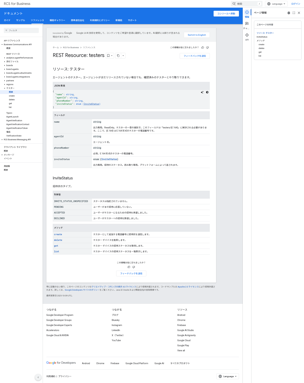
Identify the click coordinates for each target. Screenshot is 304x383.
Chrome (181, 320)
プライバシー (65, 376)
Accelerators (52, 330)
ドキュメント (13, 14)
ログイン (295, 4)
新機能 (119, 20)
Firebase (181, 325)
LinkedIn (116, 330)
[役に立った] (202, 47)
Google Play (183, 345)
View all (181, 350)
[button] (20, 44)
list (56, 251)
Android (181, 315)
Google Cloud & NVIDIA (57, 335)
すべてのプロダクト (180, 363)
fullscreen (294, 13)
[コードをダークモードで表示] (207, 92)
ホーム (56, 47)
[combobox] (247, 4)
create (58, 234)
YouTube (116, 340)
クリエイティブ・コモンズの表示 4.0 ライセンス (114, 287)
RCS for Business (17, 4)
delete (58, 239)
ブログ (115, 315)
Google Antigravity (186, 335)
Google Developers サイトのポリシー (82, 290)
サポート (132, 20)
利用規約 (50, 376)
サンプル (20, 20)
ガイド (7, 20)
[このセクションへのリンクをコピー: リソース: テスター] (88, 69)
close (299, 13)
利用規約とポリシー (100, 20)
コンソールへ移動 (226, 13)
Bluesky (116, 320)
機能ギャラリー (57, 20)
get (56, 245)
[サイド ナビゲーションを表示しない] (38, 377)
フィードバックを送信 (195, 56)
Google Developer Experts (59, 325)
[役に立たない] (207, 47)
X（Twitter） (118, 335)
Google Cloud (183, 340)
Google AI (159, 363)
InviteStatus (91, 103)
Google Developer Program (59, 315)
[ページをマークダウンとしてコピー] (118, 55)
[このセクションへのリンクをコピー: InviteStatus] (76, 178)
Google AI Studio (185, 330)
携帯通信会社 (77, 20)
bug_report (289, 13)
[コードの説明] (202, 92)
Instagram (117, 325)
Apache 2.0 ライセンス (188, 287)
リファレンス (37, 20)
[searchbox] (21, 30)
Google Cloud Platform (137, 363)
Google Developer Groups (59, 320)
